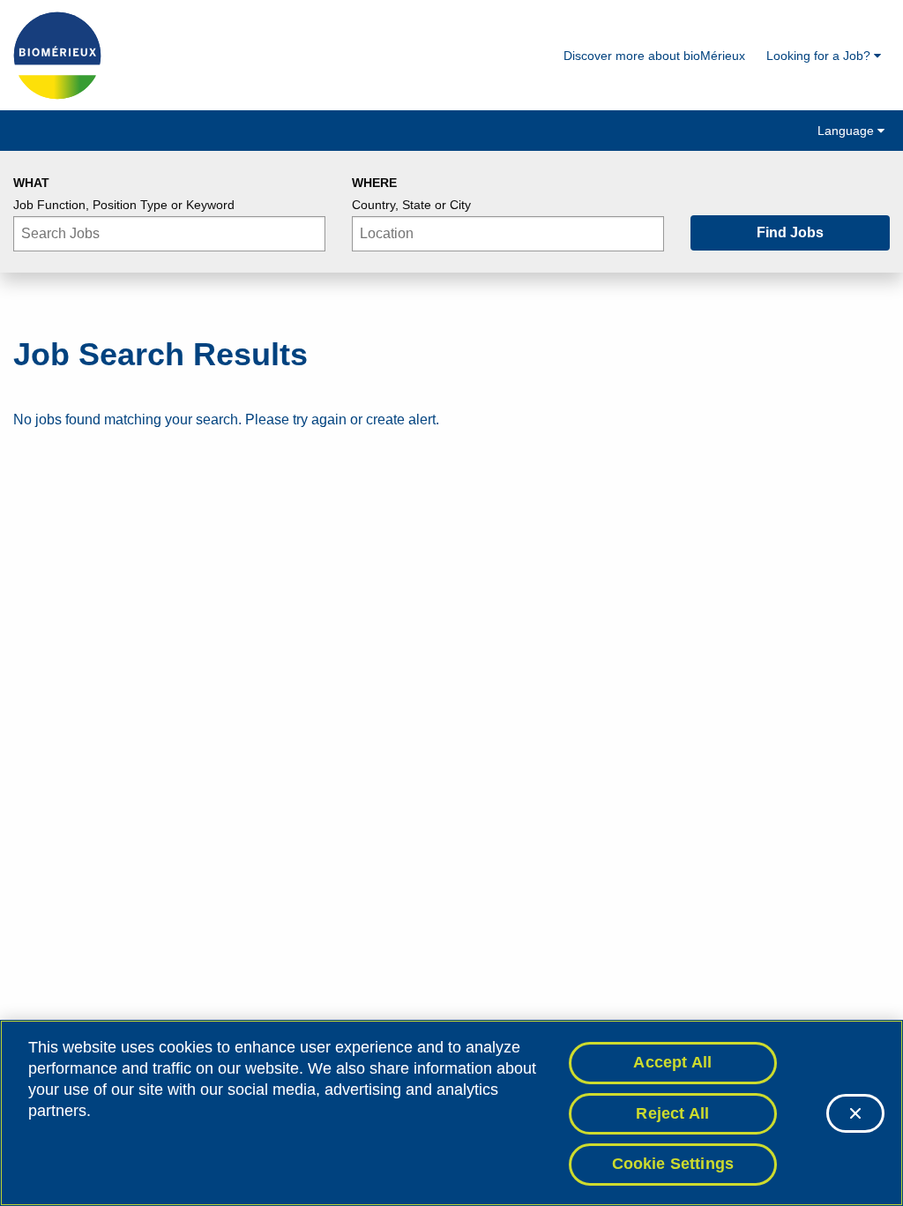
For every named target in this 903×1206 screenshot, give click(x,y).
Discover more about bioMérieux (654, 56)
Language (847, 131)
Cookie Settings (673, 1163)
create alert (401, 419)
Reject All (672, 1113)
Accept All (672, 1062)
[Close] (855, 1113)
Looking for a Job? (820, 56)
